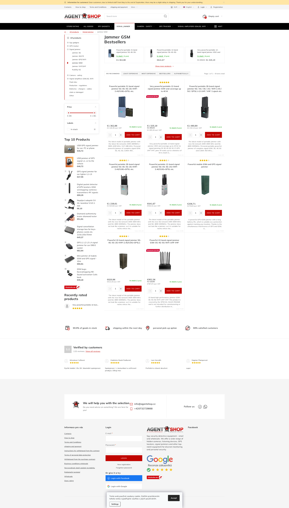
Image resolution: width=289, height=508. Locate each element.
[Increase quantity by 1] (121, 135)
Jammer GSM (77, 63)
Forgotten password (124, 468)
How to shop (81, 7)
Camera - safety (75, 75)
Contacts (67, 7)
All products (75, 38)
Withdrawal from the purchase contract (79, 459)
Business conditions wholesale (76, 464)
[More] (218, 26)
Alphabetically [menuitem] (181, 73)
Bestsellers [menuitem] (165, 73)
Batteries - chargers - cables (80, 89)
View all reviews (93, 351)
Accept (174, 498)
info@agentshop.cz (145, 403)
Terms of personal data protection (77, 455)
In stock (83, 129)
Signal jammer (74, 49)
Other (71, 96)
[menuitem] (72, 26)
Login (124, 458)
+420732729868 (143, 408)
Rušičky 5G (76, 70)
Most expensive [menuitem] (149, 73)
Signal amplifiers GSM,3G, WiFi (81, 79)
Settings (115, 504)
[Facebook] (200, 407)
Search (165, 16)
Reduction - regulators (78, 85)
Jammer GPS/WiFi (79, 60)
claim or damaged (76, 92)
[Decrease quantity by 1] (110, 135)
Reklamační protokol (72, 472)
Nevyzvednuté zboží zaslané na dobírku (79, 468)
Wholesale (68, 476)
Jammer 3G (76, 53)
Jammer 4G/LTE (78, 56)
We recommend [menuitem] (113, 73)
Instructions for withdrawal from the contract (82, 451)
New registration (123, 464)
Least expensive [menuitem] (130, 73)
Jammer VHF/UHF (79, 66)
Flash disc (73, 82)
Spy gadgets (74, 43)
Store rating (69, 481)
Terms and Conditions (98, 7)
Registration (218, 7)
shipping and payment (119, 7)
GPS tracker (74, 46)
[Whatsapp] (205, 407)
